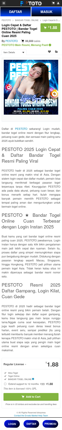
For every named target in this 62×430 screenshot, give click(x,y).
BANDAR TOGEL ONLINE (27, 20)
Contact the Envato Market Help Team (31, 415)
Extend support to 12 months (30, 383)
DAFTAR (15, 11)
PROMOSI (50, 424)
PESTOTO (6, 20)
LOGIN (12, 424)
